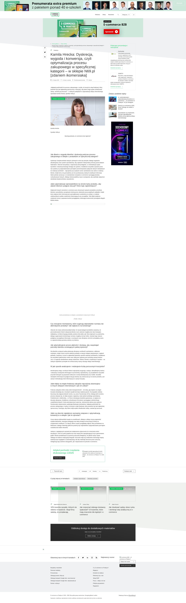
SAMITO (120, 73)
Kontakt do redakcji (98, 573)
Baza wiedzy (64, 43)
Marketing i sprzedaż (92, 478)
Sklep (104, 14)
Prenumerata (53, 573)
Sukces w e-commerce (87, 488)
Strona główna (55, 43)
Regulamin (96, 586)
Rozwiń (179, 3)
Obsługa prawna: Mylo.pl (57, 575)
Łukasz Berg (86, 504)
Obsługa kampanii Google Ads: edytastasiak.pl (63, 580)
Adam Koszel (115, 504)
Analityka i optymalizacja (58, 98)
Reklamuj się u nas (98, 575)
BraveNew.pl (132, 595)
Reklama (97, 14)
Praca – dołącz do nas (99, 580)
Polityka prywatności (98, 583)
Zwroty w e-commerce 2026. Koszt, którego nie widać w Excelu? (126, 107)
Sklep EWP (96, 578)
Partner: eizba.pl (54, 583)
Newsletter (111, 14)
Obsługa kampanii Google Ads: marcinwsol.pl (62, 578)
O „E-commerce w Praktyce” (101, 567)
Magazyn (95, 570)
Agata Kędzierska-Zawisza (60, 504)
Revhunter (121, 51)
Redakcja (56, 50)
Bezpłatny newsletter (56, 567)
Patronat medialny (55, 570)
